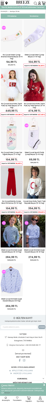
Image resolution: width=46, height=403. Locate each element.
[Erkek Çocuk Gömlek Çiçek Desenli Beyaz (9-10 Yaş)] (34, 231)
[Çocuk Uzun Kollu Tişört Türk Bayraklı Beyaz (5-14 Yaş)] (34, 182)
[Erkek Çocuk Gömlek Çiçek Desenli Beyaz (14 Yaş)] (12, 279)
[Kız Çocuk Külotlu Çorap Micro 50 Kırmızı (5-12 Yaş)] (12, 182)
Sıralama (34, 16)
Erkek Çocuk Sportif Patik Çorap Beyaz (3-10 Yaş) (34, 153)
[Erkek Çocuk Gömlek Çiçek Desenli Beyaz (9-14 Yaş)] (12, 231)
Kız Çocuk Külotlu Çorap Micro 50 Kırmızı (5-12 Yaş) (12, 202)
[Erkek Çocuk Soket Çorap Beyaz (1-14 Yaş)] (34, 35)
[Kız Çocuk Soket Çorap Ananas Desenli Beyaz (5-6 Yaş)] (12, 35)
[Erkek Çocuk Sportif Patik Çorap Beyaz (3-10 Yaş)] (34, 133)
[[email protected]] (23, 350)
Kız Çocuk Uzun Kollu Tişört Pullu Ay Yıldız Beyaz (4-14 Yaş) (11, 105)
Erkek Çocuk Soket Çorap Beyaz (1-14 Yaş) (34, 56)
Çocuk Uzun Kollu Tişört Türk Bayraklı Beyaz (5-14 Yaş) (34, 202)
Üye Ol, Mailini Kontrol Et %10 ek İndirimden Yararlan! (23, 7)
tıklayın (7, 392)
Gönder (42, 327)
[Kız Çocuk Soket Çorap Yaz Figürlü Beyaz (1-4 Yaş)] (12, 133)
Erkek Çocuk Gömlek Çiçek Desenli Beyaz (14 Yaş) (11, 300)
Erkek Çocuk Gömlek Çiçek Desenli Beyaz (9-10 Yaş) (34, 251)
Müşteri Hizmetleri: (25, 345)
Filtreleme (12, 16)
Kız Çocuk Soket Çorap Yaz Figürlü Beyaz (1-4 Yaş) (11, 153)
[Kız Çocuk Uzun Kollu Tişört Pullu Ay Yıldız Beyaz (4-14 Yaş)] (12, 84)
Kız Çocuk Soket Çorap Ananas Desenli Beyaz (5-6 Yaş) (11, 57)
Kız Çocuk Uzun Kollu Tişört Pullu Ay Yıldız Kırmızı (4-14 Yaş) (34, 105)
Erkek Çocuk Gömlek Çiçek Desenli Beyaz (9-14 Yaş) (11, 251)
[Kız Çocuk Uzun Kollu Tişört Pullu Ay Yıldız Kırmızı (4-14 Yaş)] (34, 84)
